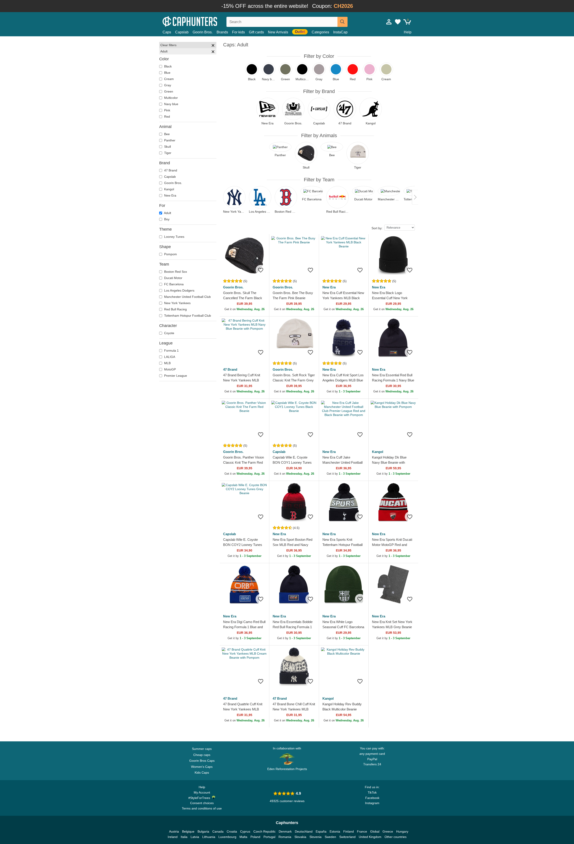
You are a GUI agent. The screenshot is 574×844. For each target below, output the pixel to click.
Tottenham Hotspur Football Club (187, 315)
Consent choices (202, 803)
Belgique (188, 831)
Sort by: (377, 228)
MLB (167, 363)
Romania (284, 837)
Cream (168, 79)
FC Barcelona (173, 284)
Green (168, 91)
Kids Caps (202, 772)
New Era (169, 195)
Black (167, 66)
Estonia (335, 831)
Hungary (402, 831)
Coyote (168, 333)
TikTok (372, 792)
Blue (166, 72)
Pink (166, 110)
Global (374, 831)
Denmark (285, 831)
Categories (320, 32)
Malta (243, 837)
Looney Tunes (173, 236)
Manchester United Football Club (187, 297)
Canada (218, 831)
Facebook (372, 798)
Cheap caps (201, 755)
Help (407, 32)
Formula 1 (171, 350)
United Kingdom (370, 837)
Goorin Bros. (203, 32)
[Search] (342, 22)
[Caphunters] (202, 21)
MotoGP (169, 369)
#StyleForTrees (200, 798)
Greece (388, 831)
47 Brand (170, 170)
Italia (184, 837)
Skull (167, 146)
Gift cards (256, 32)
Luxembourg (227, 837)
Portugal (269, 837)
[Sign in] (389, 22)
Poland (255, 837)
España (321, 831)
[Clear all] (213, 46)
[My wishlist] (398, 22)
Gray (167, 85)
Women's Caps (202, 766)
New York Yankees (177, 303)
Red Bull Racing (175, 309)
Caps (167, 32)
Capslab (182, 32)
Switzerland (347, 837)
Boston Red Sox (175, 271)
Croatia (232, 831)
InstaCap (340, 32)
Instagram (372, 803)
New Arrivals (278, 32)
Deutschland (304, 831)
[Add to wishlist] (261, 270)
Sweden (330, 837)
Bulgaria (203, 831)
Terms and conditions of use (202, 808)
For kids (238, 32)
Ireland (173, 837)
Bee (166, 134)
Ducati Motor (172, 278)
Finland (348, 831)
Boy (166, 219)
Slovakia (300, 837)
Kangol (168, 189)
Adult (167, 213)
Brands (222, 32)
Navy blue (170, 104)
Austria (174, 831)
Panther (169, 140)
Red (166, 116)
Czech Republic (264, 831)
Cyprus (245, 831)
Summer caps (202, 749)
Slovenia (315, 837)
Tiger (167, 153)
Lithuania (208, 837)
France (362, 831)
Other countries (396, 837)
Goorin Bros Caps (202, 760)
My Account (202, 792)
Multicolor (170, 98)
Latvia (195, 837)
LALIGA (169, 357)
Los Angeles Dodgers (178, 290)
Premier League (175, 375)
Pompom (170, 254)
